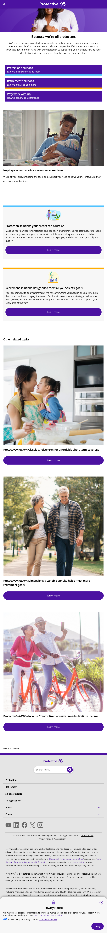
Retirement (11, 786)
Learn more (53, 250)
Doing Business (13, 800)
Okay (97, 926)
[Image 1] (53, 759)
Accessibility (59, 839)
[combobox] (49, 770)
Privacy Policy (45, 839)
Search (70, 770)
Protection (11, 780)
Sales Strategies (13, 793)
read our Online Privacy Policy (48, 915)
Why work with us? (19, 94)
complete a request (48, 919)
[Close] (101, 902)
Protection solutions (20, 68)
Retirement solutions (20, 81)
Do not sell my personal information (66, 859)
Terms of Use (87, 835)
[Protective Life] (53, 4)
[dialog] (53, 915)
